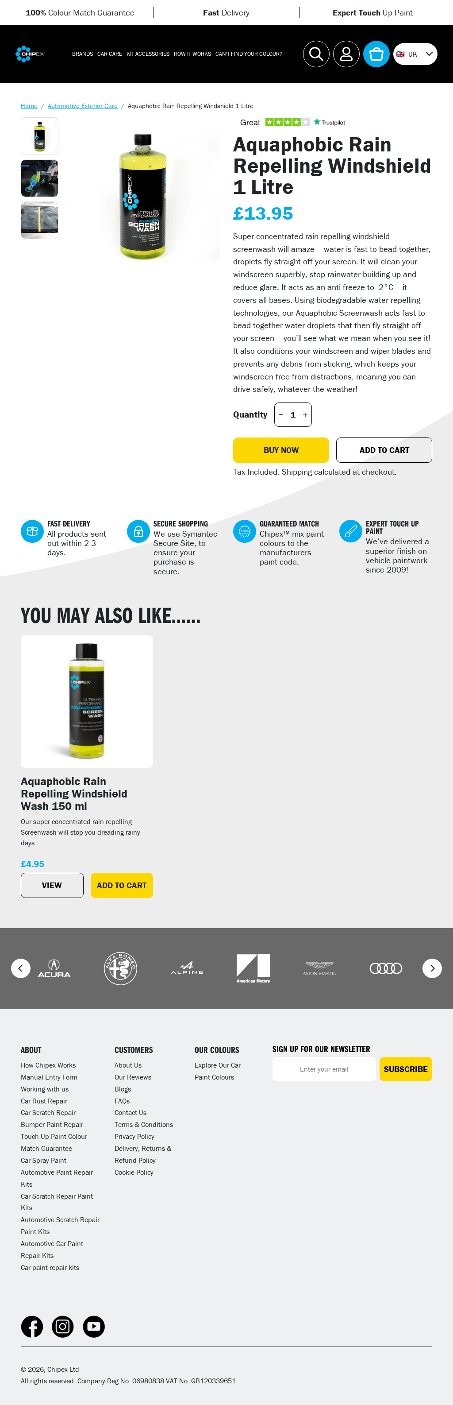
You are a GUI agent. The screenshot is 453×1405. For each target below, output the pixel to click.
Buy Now (281, 450)
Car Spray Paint (43, 1160)
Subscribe (406, 1069)
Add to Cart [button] (121, 885)
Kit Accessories (148, 54)
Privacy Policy (134, 1136)
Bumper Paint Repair (52, 1124)
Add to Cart (384, 450)
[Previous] (21, 968)
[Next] (432, 968)
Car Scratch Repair (48, 1112)
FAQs (122, 1100)
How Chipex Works (48, 1065)
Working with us (45, 1088)
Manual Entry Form (49, 1076)
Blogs (123, 1088)
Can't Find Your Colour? (249, 54)
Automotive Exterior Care (83, 105)
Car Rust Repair (44, 1100)
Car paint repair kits (50, 1267)
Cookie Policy (134, 1172)
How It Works (192, 54)
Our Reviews (133, 1076)
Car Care (109, 54)
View (52, 885)
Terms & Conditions (144, 1124)
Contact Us (130, 1112)
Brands (82, 54)
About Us (128, 1065)
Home (29, 105)
